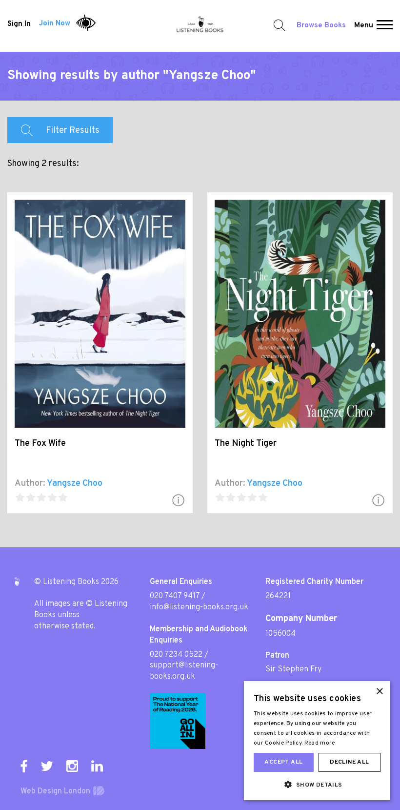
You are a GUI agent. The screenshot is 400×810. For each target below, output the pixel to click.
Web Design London (55, 791)
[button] (385, 26)
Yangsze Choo (74, 483)
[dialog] (317, 740)
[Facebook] (23, 766)
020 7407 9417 (175, 596)
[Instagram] (72, 766)
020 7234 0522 (176, 655)
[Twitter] (46, 766)
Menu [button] (363, 25)
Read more (319, 743)
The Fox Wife (40, 443)
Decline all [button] (349, 762)
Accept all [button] (283, 762)
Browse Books (321, 25)
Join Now (54, 23)
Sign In (19, 23)
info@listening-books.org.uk (199, 607)
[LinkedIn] (97, 766)
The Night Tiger (246, 443)
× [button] (379, 691)
